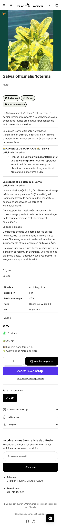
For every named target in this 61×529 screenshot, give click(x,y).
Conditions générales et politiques (30, 514)
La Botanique (13, 417)
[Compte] (49, 5)
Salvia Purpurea (25, 160)
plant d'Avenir (17, 504)
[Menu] (4, 5)
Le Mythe (11, 424)
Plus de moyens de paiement (30, 378)
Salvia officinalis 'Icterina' (40, 156)
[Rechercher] (11, 5)
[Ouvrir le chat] (50, 518)
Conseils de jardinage (17, 409)
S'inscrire (30, 467)
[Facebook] (27, 521)
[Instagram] (34, 521)
